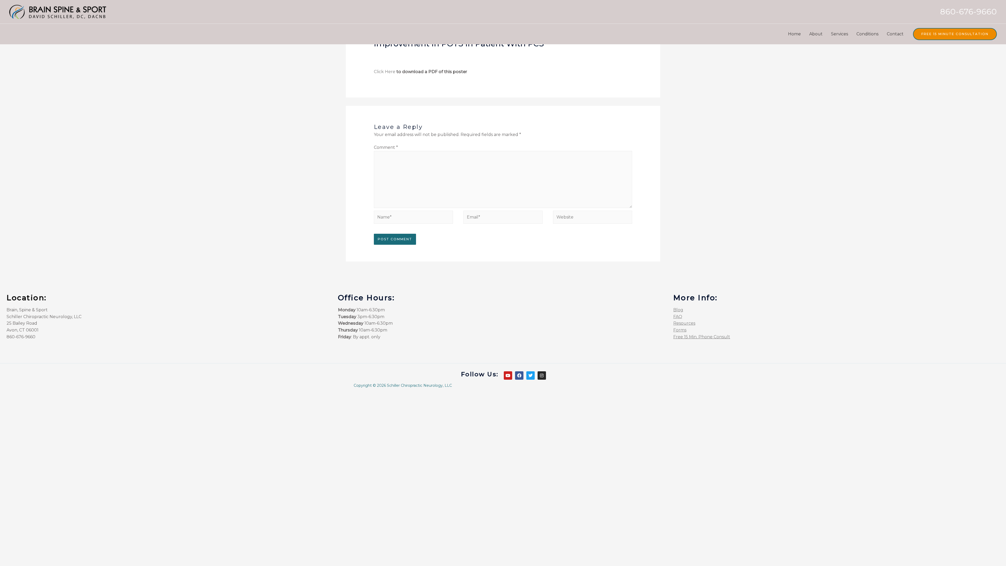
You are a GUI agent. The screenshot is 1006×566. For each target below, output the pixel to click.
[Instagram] (542, 375)
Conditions (867, 33)
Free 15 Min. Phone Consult (701, 336)
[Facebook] (519, 375)
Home (794, 33)
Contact (895, 33)
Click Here (384, 71)
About (816, 33)
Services (839, 33)
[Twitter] (530, 375)
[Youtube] (508, 375)
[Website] (592, 218)
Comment (386, 147)
